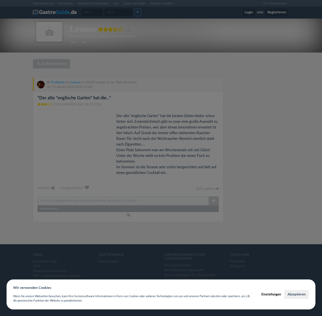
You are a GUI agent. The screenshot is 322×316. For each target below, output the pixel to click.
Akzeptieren (297, 294)
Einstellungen (271, 294)
